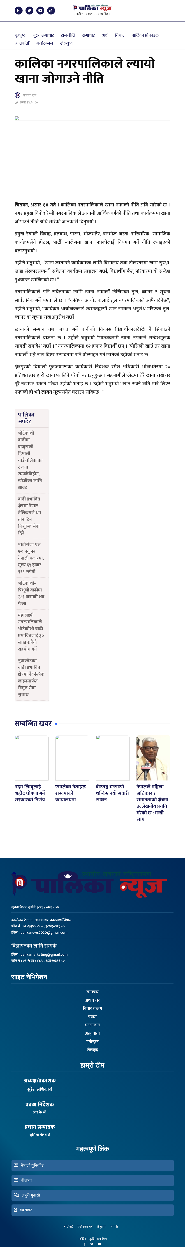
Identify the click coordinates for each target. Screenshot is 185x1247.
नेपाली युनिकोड (31, 1165)
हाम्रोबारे (68, 1227)
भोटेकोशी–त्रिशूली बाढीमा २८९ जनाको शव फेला (31, 593)
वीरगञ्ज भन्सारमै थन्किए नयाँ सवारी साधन (112, 793)
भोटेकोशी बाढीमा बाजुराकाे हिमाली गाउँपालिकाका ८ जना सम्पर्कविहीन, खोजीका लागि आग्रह (30, 460)
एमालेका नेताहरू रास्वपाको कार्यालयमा (70, 793)
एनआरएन (92, 1025)
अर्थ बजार (92, 1000)
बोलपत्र (25, 1180)
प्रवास (92, 1017)
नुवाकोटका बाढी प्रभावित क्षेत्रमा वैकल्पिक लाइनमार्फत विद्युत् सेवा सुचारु (31, 678)
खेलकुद (92, 1050)
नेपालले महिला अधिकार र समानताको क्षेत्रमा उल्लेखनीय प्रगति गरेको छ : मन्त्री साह (152, 803)
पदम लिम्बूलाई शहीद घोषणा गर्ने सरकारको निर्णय (30, 793)
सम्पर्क (114, 1227)
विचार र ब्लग (92, 1008)
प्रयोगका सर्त (85, 1227)
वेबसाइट (24, 1210)
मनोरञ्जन (92, 1042)
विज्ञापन (101, 1227)
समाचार (92, 992)
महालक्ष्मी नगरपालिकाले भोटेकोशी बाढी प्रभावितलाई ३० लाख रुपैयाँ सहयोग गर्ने (31, 632)
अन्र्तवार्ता (92, 1033)
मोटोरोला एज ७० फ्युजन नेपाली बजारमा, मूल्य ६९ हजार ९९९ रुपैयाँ (31, 558)
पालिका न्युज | (33, 95)
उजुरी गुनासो (29, 1195)
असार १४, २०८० (29, 102)
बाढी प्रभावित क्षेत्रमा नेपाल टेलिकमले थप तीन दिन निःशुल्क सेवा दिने (29, 516)
